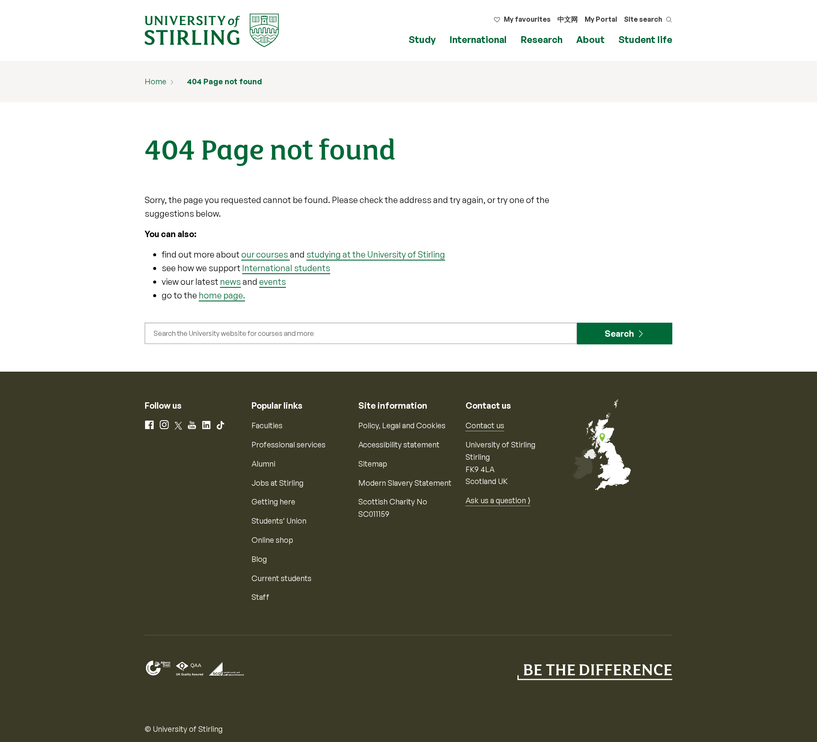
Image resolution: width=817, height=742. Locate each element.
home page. (222, 295)
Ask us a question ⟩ (498, 500)
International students (286, 268)
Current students (281, 578)
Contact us (485, 425)
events (272, 281)
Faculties (267, 425)
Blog (259, 559)
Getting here (273, 501)
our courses (265, 254)
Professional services (288, 444)
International (478, 39)
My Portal (601, 19)
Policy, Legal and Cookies (402, 425)
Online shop (272, 539)
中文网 (567, 19)
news (230, 281)
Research (541, 39)
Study (422, 39)
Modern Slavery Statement (404, 482)
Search (619, 333)
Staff (260, 597)
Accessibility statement (399, 444)
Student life (645, 39)
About (590, 39)
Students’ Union (278, 520)
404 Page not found (224, 81)
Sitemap (372, 463)
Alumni (263, 463)
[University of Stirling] (212, 29)
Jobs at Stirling (277, 482)
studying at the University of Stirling (375, 254)
